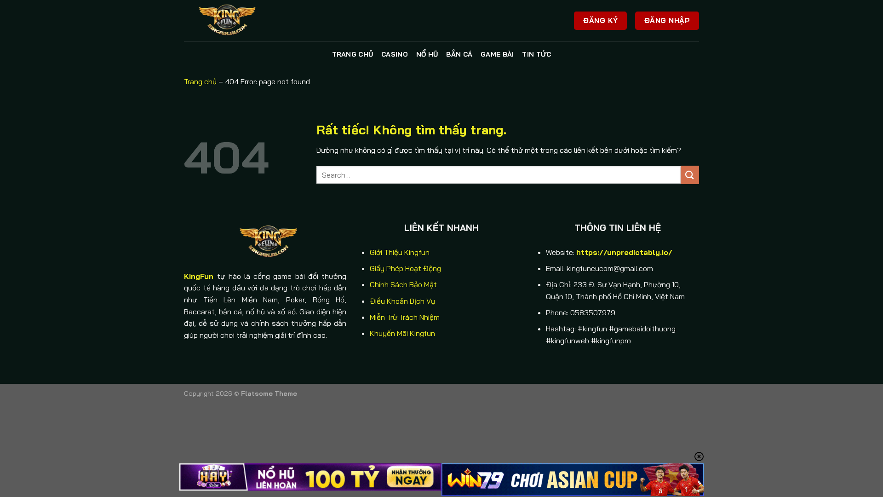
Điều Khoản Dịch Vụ (402, 301)
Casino (394, 54)
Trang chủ (352, 54)
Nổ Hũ (427, 54)
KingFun (198, 276)
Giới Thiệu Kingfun (400, 252)
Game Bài (497, 54)
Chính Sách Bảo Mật (403, 284)
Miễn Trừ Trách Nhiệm (405, 317)
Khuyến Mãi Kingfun (402, 333)
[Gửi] (690, 175)
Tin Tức (536, 54)
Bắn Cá (459, 54)
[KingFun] (230, 20)
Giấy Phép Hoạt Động (405, 268)
